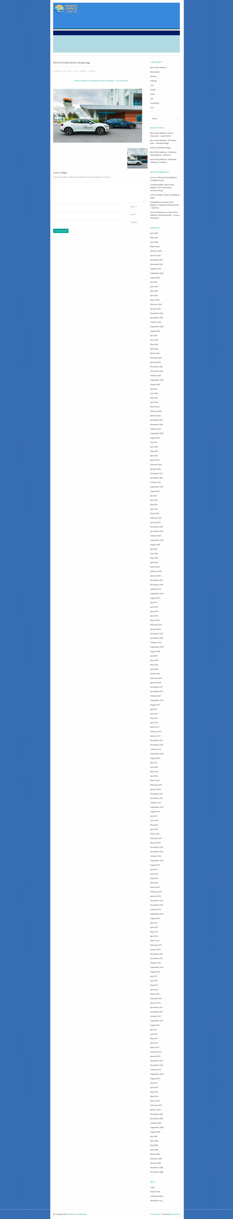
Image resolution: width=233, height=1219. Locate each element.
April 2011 (154, 1043)
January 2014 (155, 896)
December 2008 (156, 1167)
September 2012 (157, 967)
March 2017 (155, 727)
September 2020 (157, 540)
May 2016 (154, 771)
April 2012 (154, 989)
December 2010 (156, 1060)
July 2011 (153, 1029)
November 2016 (156, 745)
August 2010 (155, 1078)
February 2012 (156, 998)
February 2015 (156, 838)
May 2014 (154, 878)
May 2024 (154, 344)
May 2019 (154, 611)
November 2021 (156, 478)
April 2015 (154, 829)
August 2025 (155, 277)
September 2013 (157, 914)
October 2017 (155, 696)
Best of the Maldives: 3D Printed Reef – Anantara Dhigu (162, 188)
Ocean (153, 89)
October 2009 (155, 1123)
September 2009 (157, 1127)
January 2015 (155, 842)
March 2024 (155, 353)
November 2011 (156, 1012)
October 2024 (155, 322)
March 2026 (155, 246)
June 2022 (154, 446)
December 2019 (156, 580)
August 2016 (155, 758)
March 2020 (155, 567)
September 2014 (157, 860)
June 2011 (154, 1034)
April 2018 (154, 669)
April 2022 (154, 455)
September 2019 (157, 593)
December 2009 (156, 1114)
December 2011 (156, 1007)
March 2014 (155, 887)
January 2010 (155, 1109)
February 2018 (156, 678)
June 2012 (154, 980)
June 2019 (154, 607)
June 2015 (154, 820)
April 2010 (154, 1096)
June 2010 (154, 1087)
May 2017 (154, 718)
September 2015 (157, 807)
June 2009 (154, 1141)
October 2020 (155, 535)
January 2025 (155, 309)
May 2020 (154, 558)
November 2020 (156, 531)
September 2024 (157, 326)
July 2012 (153, 976)
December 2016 (156, 740)
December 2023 (156, 366)
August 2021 (155, 491)
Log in (152, 1187)
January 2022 (155, 469)
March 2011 (155, 1047)
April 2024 (154, 349)
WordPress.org (156, 1200)
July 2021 (153, 495)
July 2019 (153, 602)
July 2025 (153, 282)
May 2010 (154, 1092)
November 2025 (156, 264)
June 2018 (154, 660)
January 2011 (155, 1056)
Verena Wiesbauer (158, 212)
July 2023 (153, 389)
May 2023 (154, 398)
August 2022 (155, 438)
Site (151, 98)
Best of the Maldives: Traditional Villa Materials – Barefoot (164, 205)
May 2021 (154, 504)
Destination (155, 72)
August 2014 (155, 865)
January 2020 (155, 576)
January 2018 (155, 682)
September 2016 (157, 753)
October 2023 (155, 375)
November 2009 (156, 1118)
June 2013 (154, 927)
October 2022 (155, 429)
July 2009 (153, 1136)
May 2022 (154, 451)
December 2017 (156, 687)
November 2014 (156, 851)
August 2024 (155, 331)
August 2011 (155, 1025)
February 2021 (156, 518)
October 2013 (155, 909)
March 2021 (155, 513)
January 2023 (155, 415)
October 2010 (155, 1069)
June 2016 (154, 767)
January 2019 (155, 629)
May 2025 (154, 291)
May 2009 (154, 1145)
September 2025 (157, 273)
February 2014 (156, 891)
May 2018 (154, 664)
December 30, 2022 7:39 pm (62, 71)
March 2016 (155, 780)
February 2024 (156, 357)
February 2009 (156, 1158)
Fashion (153, 76)
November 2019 (156, 584)
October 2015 (155, 802)
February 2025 (156, 304)
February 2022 (156, 464)
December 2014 (156, 847)
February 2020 (156, 571)
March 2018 (155, 673)
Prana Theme (155, 1214)
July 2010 (153, 1083)
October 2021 (155, 482)
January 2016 (155, 789)
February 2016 (156, 785)
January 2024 (155, 362)
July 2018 (153, 656)
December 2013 (156, 900)
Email (133, 214)
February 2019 (156, 624)
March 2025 (155, 300)
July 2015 (153, 816)
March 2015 (155, 834)
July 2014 (153, 869)
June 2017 (154, 713)
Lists (152, 85)
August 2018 (155, 651)
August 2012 (155, 972)
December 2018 (156, 633)
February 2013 (156, 945)
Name (133, 206)
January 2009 (155, 1163)
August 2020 (155, 544)
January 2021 (155, 522)
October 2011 (155, 1016)
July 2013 (153, 923)
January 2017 (155, 736)
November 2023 (156, 371)
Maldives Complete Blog (77, 1214)
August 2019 (155, 598)
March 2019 (155, 620)
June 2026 (154, 233)
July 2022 (153, 442)
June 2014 (154, 874)
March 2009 (155, 1154)
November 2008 (156, 1172)
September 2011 (157, 1020)
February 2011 (156, 1052)
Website (134, 222)
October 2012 (155, 963)
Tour (152, 107)
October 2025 (155, 269)
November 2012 (156, 958)
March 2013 (155, 940)
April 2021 (154, 509)
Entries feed (155, 1191)
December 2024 (156, 313)
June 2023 (154, 393)
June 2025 (154, 286)
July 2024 (153, 335)
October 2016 (155, 749)
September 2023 (157, 380)
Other (152, 94)
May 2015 (154, 825)
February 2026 (156, 251)
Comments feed (156, 1196)
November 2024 (156, 317)
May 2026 (154, 237)
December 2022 (156, 420)
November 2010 (156, 1065)
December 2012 (156, 954)
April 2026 (154, 242)
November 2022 (156, 424)
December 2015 (156, 794)
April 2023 (154, 402)
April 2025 (154, 295)
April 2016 (154, 776)
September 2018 (157, 647)
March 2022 (155, 460)
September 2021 (157, 487)
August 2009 (155, 1132)
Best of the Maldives (158, 67)
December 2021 (156, 473)
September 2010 (157, 1074)
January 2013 (155, 949)
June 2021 (154, 500)
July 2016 (153, 762)
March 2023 (155, 406)
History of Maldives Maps (160, 147)
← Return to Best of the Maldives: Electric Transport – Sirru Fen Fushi (100, 80)
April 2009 (154, 1149)
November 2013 (156, 905)
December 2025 (156, 260)
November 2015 (156, 798)
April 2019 (154, 616)
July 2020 (153, 549)
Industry (153, 81)
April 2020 (154, 562)
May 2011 (154, 1038)
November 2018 (156, 638)
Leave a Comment (80, 71)
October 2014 (155, 856)
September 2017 (157, 700)
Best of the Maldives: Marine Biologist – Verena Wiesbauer (164, 215)
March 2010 (155, 1101)
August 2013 (155, 918)
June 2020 (154, 553)
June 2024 (154, 340)
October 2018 (155, 642)
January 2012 (155, 1003)
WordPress (175, 1214)
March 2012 (155, 994)
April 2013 (154, 936)
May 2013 (154, 931)
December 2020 (156, 527)
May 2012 (154, 985)
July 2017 (153, 709)
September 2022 (157, 433)
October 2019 (155, 589)
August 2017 (155, 705)
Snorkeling (154, 103)
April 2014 (154, 883)
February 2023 (156, 411)
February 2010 (156, 1105)
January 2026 (155, 255)
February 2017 (156, 731)
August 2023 (155, 384)
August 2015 (155, 811)
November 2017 (156, 691)
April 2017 (154, 722)
